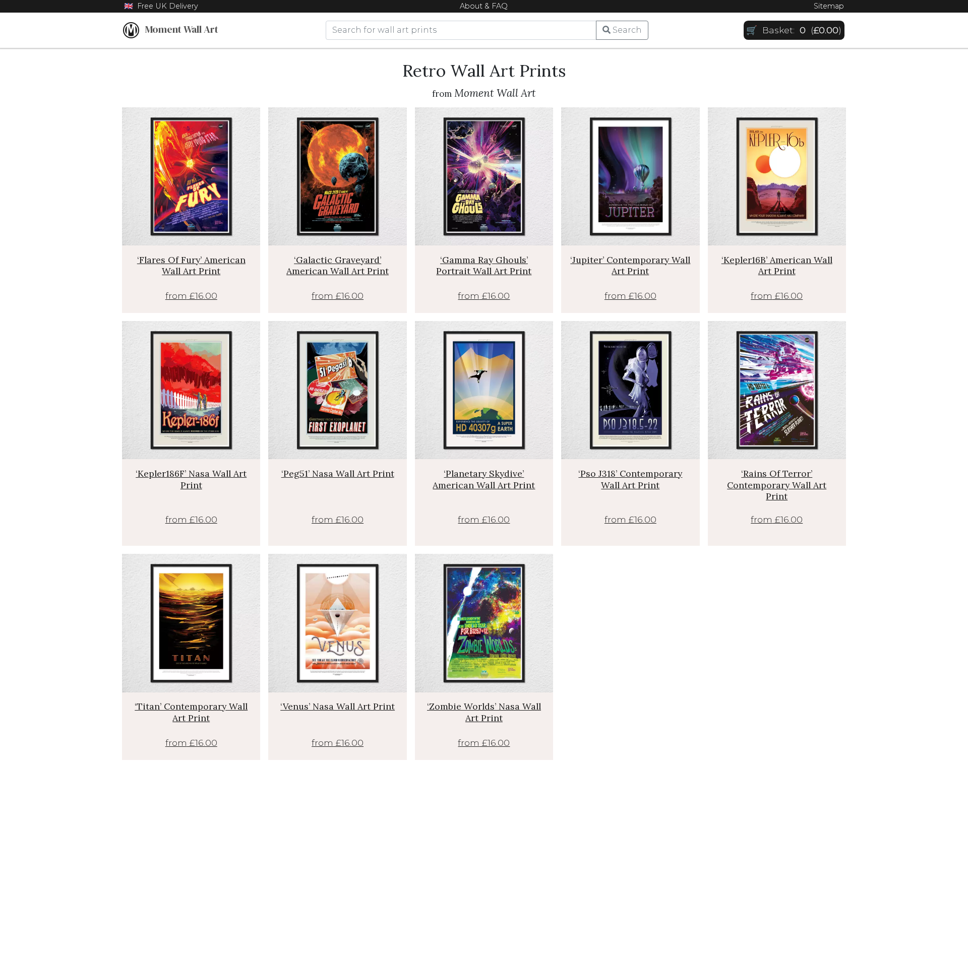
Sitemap (829, 6)
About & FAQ (484, 6)
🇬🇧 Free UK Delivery (161, 6)
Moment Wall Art (178, 29)
